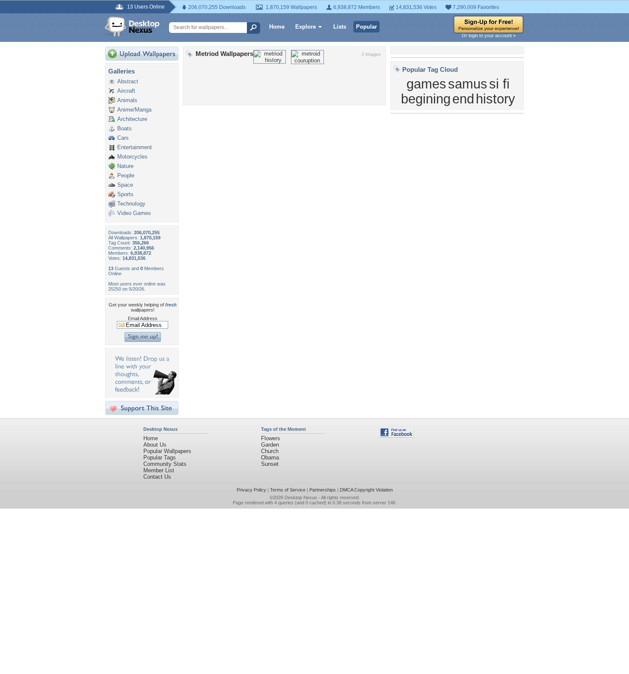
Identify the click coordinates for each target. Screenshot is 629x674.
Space (125, 185)
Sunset (270, 464)
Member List (158, 470)
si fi (499, 84)
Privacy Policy (251, 489)
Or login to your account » (489, 35)
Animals (127, 100)
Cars (123, 138)
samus (467, 84)
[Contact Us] (144, 392)
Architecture (132, 119)
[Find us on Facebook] (396, 436)
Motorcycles (132, 156)
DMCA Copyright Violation (366, 489)
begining (426, 98)
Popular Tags (159, 457)
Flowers (270, 438)
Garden (270, 444)
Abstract (127, 81)
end (463, 98)
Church (270, 451)
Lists (339, 27)
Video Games (134, 213)
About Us (154, 444)
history (495, 98)
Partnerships (322, 489)
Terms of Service (288, 489)
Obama (270, 457)
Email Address (142, 318)
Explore (305, 27)
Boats (124, 128)
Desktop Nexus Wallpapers (132, 26)
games (426, 84)
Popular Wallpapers (167, 451)
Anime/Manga (134, 109)
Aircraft (126, 91)
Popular (366, 27)
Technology (131, 203)
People (125, 175)
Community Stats (165, 464)
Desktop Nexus (301, 497)
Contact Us (157, 477)
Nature (125, 166)
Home (277, 27)
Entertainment (134, 147)
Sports (125, 194)
